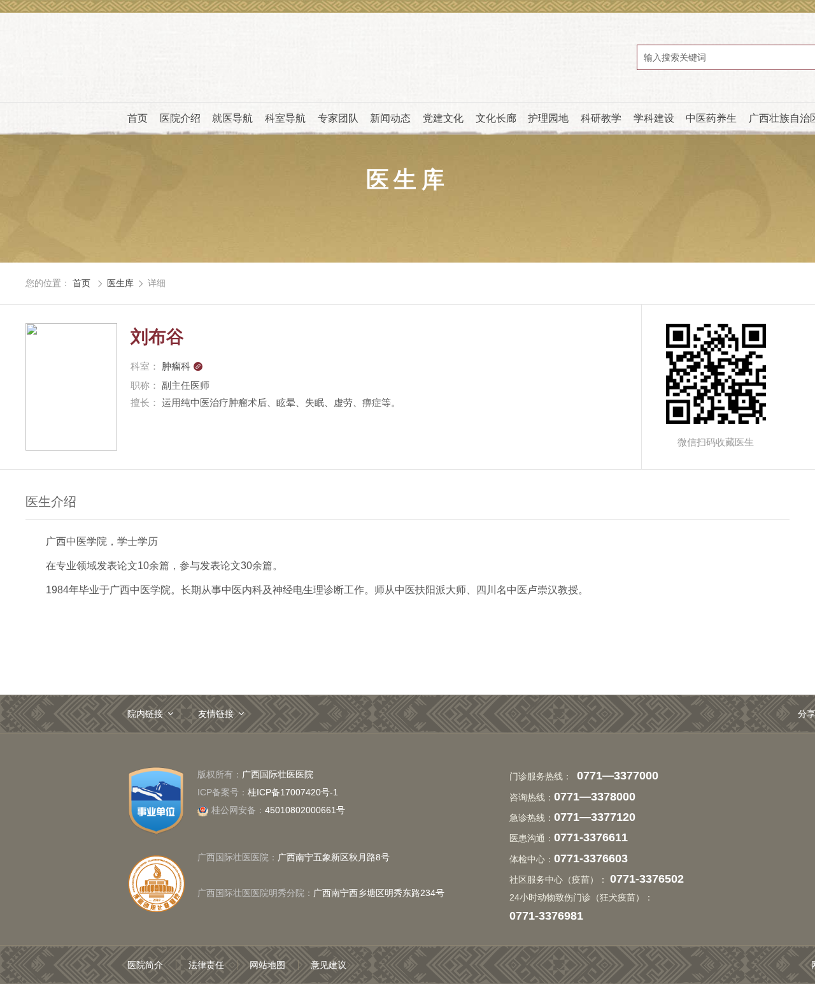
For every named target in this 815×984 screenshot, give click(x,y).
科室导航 (285, 118)
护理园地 (548, 118)
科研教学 (601, 118)
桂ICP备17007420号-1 (293, 792)
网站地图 (267, 965)
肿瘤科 (182, 366)
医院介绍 (180, 118)
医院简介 (145, 965)
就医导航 (232, 118)
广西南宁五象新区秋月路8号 (334, 857)
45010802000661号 (278, 810)
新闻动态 (390, 118)
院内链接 (145, 714)
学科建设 (654, 118)
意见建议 (328, 965)
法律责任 (206, 965)
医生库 (120, 283)
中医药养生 (711, 118)
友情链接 (216, 714)
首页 (137, 118)
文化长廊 (496, 118)
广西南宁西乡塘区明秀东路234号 (378, 893)
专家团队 (338, 118)
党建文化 (443, 118)
